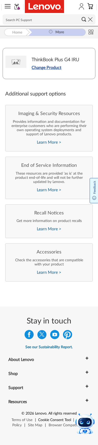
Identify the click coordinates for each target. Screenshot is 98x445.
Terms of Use (21, 420)
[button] (6, 7)
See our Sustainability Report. (49, 347)
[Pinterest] (67, 335)
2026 (30, 413)
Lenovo (41, 413)
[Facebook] (29, 335)
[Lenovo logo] (44, 6)
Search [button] (84, 19)
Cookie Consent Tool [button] (54, 420)
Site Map (35, 425)
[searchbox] (49, 19)
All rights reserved (62, 413)
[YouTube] (54, 335)
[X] (42, 335)
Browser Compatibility (66, 425)
